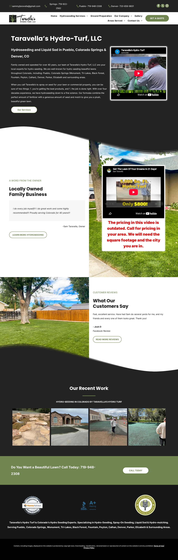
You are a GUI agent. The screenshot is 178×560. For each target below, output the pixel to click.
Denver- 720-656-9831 (122, 6)
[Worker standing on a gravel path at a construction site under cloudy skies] (108, 427)
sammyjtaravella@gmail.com (26, 6)
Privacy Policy (89, 548)
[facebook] (158, 6)
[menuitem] (54, 16)
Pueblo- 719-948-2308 (90, 6)
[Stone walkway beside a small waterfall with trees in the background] (31, 427)
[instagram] (167, 6)
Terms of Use (159, 546)
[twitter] (163, 6)
